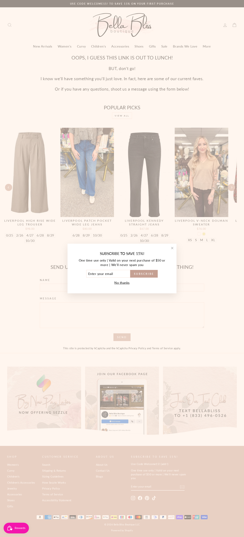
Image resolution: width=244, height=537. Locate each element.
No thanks (122, 283)
